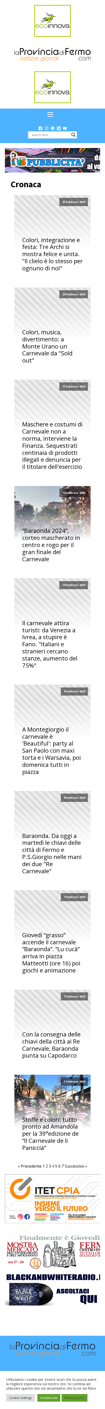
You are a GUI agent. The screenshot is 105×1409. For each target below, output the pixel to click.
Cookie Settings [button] (20, 1398)
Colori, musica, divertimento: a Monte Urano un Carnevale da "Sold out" (47, 346)
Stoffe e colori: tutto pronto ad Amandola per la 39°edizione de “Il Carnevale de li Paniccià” (50, 1133)
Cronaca (25, 184)
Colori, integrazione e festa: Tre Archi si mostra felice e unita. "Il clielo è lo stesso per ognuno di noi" (52, 254)
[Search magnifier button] (73, 134)
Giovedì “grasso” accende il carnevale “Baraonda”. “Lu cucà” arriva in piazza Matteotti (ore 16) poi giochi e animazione (51, 953)
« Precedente (30, 1166)
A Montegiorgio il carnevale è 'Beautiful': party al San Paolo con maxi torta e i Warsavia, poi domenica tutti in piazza (51, 750)
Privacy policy (74, 1398)
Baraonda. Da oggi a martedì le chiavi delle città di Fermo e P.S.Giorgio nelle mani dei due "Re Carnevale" (52, 853)
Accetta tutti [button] (48, 1398)
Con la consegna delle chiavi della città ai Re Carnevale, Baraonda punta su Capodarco (51, 1045)
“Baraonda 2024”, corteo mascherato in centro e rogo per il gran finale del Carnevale (51, 544)
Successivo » (76, 1166)
